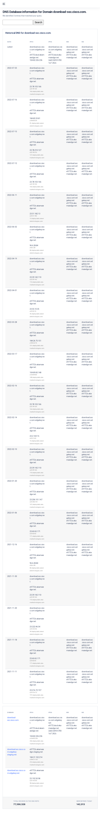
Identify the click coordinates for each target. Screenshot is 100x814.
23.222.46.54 (35, 627)
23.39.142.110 (35, 277)
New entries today (84, 801)
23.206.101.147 (36, 500)
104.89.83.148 (35, 372)
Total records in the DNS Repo (26, 801)
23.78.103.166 (35, 87)
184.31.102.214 (36, 757)
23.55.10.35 (34, 309)
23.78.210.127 (35, 150)
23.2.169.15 (34, 436)
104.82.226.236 (36, 736)
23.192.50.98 (35, 778)
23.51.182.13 (35, 214)
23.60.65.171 (35, 531)
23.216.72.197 (35, 690)
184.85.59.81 (35, 118)
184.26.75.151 (35, 341)
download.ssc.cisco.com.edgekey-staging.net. (16, 752)
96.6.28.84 (34, 245)
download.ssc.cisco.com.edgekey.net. (37, 70)
